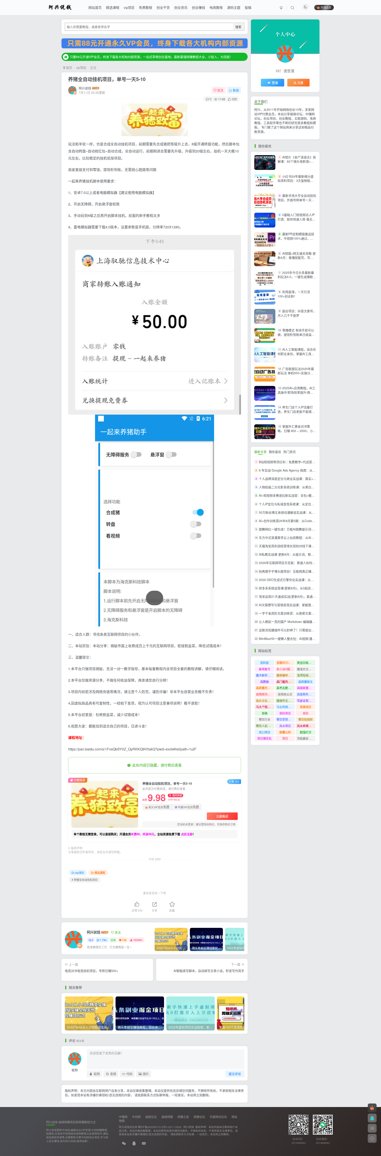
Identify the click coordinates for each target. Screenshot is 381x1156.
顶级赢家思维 (305, 738)
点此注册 (186, 834)
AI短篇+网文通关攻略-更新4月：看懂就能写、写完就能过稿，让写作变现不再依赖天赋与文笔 (297, 260)
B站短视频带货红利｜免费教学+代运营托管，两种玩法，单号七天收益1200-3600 (314, 462)
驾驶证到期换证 (306, 700)
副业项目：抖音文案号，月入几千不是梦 (297, 313)
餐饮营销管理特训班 (285, 719)
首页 (68, 67)
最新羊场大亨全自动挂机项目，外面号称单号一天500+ (297, 199)
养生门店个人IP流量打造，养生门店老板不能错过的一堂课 (296, 411)
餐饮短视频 (305, 719)
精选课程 (112, 7)
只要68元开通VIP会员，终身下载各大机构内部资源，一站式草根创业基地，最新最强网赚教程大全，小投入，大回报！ (151, 57)
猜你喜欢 (275, 451)
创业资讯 (180, 7)
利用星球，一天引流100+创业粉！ (294, 293)
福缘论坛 (151, 1117)
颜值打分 (305, 732)
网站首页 (95, 7)
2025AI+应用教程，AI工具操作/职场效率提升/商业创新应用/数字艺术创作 (296, 392)
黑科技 (264, 662)
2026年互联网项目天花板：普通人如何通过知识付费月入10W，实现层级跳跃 (312, 563)
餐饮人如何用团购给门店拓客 (265, 726)
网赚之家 (183, 1117)
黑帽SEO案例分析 (285, 662)
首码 (305, 713)
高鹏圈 (264, 681)
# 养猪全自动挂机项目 (85, 880)
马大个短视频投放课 (265, 707)
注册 (300, 82)
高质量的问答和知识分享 (265, 688)
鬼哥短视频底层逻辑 (306, 675)
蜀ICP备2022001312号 (152, 1127)
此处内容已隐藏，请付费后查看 (156, 765)
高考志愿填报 (285, 688)
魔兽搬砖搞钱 (285, 675)
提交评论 (235, 1073)
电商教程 (216, 7)
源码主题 (233, 7)
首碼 (264, 713)
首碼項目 (305, 707)
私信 (236, 90)
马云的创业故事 (285, 707)
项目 (285, 738)
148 (124, 940)
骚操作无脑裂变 (285, 700)
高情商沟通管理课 (265, 694)
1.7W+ (103, 940)
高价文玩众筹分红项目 (265, 700)
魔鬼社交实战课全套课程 (306, 669)
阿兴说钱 (85, 88)
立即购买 (222, 816)
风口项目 (264, 732)
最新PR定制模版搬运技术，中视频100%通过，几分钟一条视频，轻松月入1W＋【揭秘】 (297, 240)
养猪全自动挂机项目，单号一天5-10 (107, 79)
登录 (275, 82)
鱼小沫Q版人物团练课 (285, 669)
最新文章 (260, 451)
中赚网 (123, 1117)
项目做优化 (264, 738)
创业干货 (163, 7)
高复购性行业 (305, 694)
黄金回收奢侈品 (306, 662)
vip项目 (129, 7)
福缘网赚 (167, 1117)
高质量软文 (305, 681)
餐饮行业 (264, 719)
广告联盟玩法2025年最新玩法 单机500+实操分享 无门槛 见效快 (296, 373)
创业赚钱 (198, 7)
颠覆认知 (285, 732)
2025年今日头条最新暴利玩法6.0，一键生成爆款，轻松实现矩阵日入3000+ (297, 276)
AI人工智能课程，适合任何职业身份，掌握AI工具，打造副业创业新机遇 (297, 353)
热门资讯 (289, 451)
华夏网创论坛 (218, 1117)
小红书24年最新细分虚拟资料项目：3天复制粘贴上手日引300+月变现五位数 (297, 180)
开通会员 (326, 7)
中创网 (136, 1117)
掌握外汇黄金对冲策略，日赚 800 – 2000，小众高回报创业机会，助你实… (297, 430)
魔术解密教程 (264, 675)
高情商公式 (285, 694)
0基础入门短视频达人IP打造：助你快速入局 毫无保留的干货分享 (297, 219)
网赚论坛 (199, 1117)
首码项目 (285, 713)
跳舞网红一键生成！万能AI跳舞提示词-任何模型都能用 (296, 529)
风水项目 (285, 726)
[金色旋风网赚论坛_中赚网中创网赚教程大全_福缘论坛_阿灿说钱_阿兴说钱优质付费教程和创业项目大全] (60, 7)
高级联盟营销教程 (306, 688)
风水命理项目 (305, 726)
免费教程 (145, 7)
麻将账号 (264, 669)
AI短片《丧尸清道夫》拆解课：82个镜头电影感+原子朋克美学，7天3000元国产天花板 (297, 163)
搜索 (238, 26)
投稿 (248, 7)
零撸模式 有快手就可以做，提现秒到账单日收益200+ (296, 334)
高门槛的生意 (285, 681)
